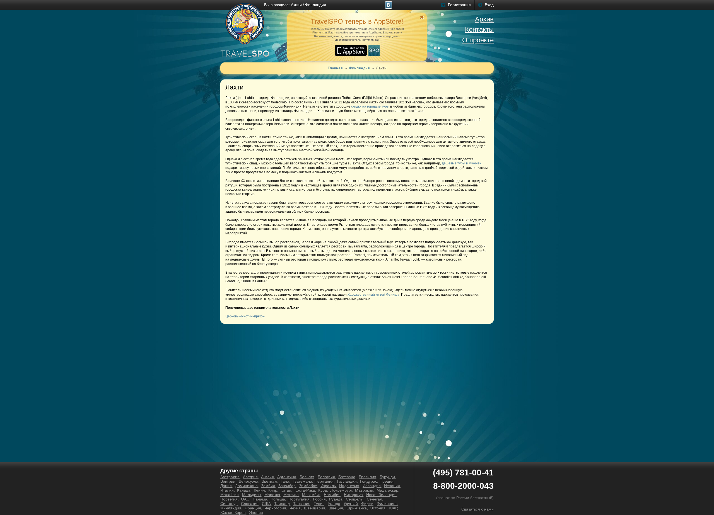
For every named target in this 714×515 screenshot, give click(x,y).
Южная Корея (233, 512)
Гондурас (368, 481)
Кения (259, 490)
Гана (285, 481)
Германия (324, 481)
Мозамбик (311, 494)
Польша (278, 499)
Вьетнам (269, 481)
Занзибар (287, 486)
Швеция (336, 508)
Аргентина (286, 477)
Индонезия (349, 486)
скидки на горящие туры (370, 106)
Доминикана (246, 486)
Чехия (295, 508)
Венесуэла (248, 481)
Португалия (299, 499)
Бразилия (367, 477)
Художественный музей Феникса (373, 295)
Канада (243, 490)
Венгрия (227, 481)
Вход (489, 5)
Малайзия (229, 494)
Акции (296, 5)
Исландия (372, 486)
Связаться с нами (477, 509)
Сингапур (229, 503)
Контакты (479, 29)
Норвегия (229, 499)
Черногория (275, 508)
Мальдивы (251, 494)
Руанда (335, 499)
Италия (227, 490)
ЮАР (393, 508)
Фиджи (367, 503)
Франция (253, 508)
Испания (392, 486)
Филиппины (387, 503)
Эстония (377, 508)
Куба (322, 490)
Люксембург (341, 490)
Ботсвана (346, 477)
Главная (335, 68)
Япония (256, 512)
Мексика (291, 494)
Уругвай (351, 503)
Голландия (347, 481)
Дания (226, 486)
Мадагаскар (387, 490)
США (266, 503)
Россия (319, 499)
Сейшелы (354, 499)
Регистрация (459, 5)
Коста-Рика (305, 490)
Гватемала (302, 481)
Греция (387, 481)
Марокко (272, 494)
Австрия (250, 477)
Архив (484, 19)
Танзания (301, 503)
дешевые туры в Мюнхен (461, 163)
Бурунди (387, 477)
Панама (260, 499)
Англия (267, 477)
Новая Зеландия (381, 494)
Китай (286, 490)
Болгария (326, 477)
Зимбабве (308, 486)
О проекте (478, 40)
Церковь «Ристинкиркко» (245, 316)
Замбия (268, 486)
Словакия (250, 503)
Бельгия (307, 477)
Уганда (334, 503)
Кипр (272, 490)
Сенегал (374, 499)
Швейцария (314, 508)
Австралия (230, 477)
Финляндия (315, 5)
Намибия (332, 494)
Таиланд (282, 503)
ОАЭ (245, 499)
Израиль (328, 486)
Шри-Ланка (356, 508)
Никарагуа (353, 494)
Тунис (319, 503)
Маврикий (364, 490)
